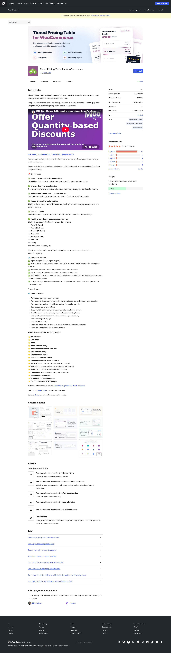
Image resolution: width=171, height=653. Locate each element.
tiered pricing (130, 123)
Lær (72, 624)
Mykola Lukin (46, 73)
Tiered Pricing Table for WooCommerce (69, 386)
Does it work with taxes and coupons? (42, 550)
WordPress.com (140, 624)
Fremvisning (43, 624)
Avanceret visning (114, 133)
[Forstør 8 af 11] (100, 409)
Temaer (41, 627)
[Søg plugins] (29, 22)
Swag (105, 633)
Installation (57, 81)
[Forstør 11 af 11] (100, 442)
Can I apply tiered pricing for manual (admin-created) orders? (50, 581)
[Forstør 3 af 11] (49, 444)
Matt (136, 627)
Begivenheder (107, 627)
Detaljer (33, 81)
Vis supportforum (114, 193)
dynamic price (133, 119)
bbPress (137, 630)
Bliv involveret (107, 624)
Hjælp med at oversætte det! (100, 15)
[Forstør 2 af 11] (49, 425)
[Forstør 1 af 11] (49, 409)
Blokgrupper (43, 633)
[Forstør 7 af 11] (75, 444)
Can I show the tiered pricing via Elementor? (44, 569)
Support (140, 81)
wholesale (139, 123)
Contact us (41, 390)
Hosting (10, 630)
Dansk (29, 642)
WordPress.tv (76, 633)
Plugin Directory (13, 10)
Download (138, 71)
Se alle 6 (140, 115)
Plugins (41, 630)
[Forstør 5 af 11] (75, 420)
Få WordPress (162, 3)
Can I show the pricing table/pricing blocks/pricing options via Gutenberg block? (57, 575)
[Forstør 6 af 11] (75, 433)
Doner (105, 630)
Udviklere (74, 630)
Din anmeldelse (113, 169)
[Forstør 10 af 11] (100, 431)
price (140, 119)
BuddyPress (138, 633)
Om (9, 624)
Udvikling (69, 81)
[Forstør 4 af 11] (75, 409)
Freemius (73, 603)
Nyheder (11, 627)
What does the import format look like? (42, 556)
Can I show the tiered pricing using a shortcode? (46, 562)
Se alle (140, 169)
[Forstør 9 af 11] (100, 420)
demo (37, 395)
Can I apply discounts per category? (41, 544)
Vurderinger (44, 81)
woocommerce (137, 127)
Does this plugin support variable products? (43, 538)
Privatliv (10, 633)
